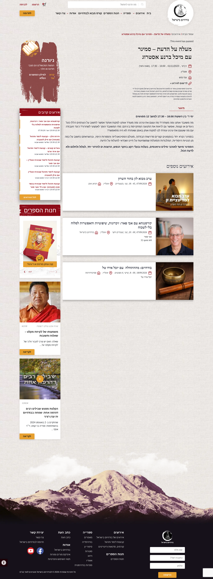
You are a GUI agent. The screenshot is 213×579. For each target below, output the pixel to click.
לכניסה (23, 4)
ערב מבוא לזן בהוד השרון (135, 179)
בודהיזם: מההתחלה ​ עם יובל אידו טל (127, 268)
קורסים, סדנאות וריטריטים (111, 546)
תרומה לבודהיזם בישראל (32, 542)
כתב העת (65, 537)
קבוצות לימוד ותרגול (114, 542)
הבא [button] (30, 272)
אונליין (184, 71)
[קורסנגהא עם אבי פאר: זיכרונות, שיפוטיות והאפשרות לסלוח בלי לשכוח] (174, 236)
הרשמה (167, 575)
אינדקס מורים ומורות (60, 554)
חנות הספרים (111, 13)
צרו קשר (60, 13)
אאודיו (89, 560)
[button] (4, 562)
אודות (73, 13)
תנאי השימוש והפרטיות (59, 559)
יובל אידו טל (146, 277)
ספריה (127, 13)
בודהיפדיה (87, 542)
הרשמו (35, 4)
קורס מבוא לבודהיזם (90, 13)
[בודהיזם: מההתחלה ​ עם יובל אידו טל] (174, 281)
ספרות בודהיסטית (83, 565)
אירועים (140, 13)
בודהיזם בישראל (62, 550)
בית (149, 13)
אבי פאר (148, 236)
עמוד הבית (187, 34)
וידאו (90, 556)
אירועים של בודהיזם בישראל (110, 537)
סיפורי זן (88, 546)
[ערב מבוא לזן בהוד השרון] (174, 192)
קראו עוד (51, 76)
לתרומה (27, 13)
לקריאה (27, 352)
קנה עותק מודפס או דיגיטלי (40, 264)
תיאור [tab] (181, 108)
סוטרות (88, 551)
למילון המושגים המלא (37, 76)
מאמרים (88, 537)
